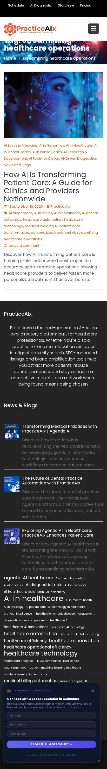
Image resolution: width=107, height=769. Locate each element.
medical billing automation (31, 680)
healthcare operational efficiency (37, 647)
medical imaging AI (41, 226)
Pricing (85, 5)
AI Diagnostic (41, 5)
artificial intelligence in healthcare (27, 614)
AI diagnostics (20, 213)
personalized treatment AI (53, 232)
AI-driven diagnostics (70, 578)
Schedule (16, 5)
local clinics (71, 661)
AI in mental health (79, 600)
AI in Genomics (51, 145)
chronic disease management (74, 614)
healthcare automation (42, 219)
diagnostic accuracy (18, 620)
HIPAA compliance (48, 661)
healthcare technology (41, 653)
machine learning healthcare (61, 668)
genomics (41, 620)
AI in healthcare (67, 213)
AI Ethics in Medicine (20, 145)
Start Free (66, 5)
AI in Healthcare (79, 145)
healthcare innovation (74, 641)
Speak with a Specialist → (51, 744)
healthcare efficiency (25, 641)
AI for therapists (75, 585)
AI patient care (36, 607)
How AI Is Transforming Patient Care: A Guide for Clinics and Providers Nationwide (48, 187)
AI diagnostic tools (44, 584)
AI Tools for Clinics (44, 158)
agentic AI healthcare (28, 578)
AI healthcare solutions (24, 591)
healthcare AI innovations (26, 626)
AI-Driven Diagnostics (79, 158)
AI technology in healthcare (66, 607)
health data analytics (19, 661)
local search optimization (21, 668)
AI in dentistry (55, 592)
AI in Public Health (47, 151)
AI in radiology (13, 607)
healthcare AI (59, 620)
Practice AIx (60, 206)
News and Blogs (17, 165)
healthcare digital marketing (79, 634)
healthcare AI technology (68, 627)
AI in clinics (43, 213)
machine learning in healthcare (25, 674)
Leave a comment (24, 245)
